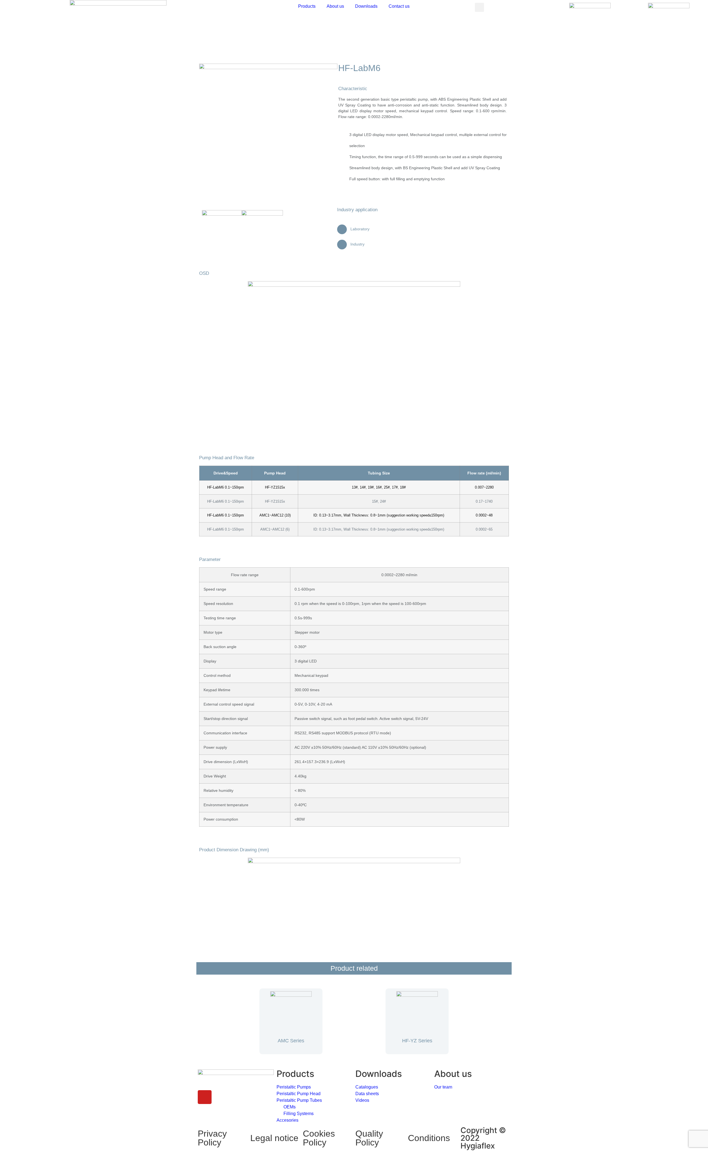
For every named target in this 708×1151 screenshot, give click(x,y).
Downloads (366, 6)
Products (307, 6)
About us (335, 6)
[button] (479, 7)
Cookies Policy (319, 1138)
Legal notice (274, 1138)
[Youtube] (205, 1097)
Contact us (399, 6)
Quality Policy (369, 1138)
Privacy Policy (212, 1138)
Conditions (429, 1138)
